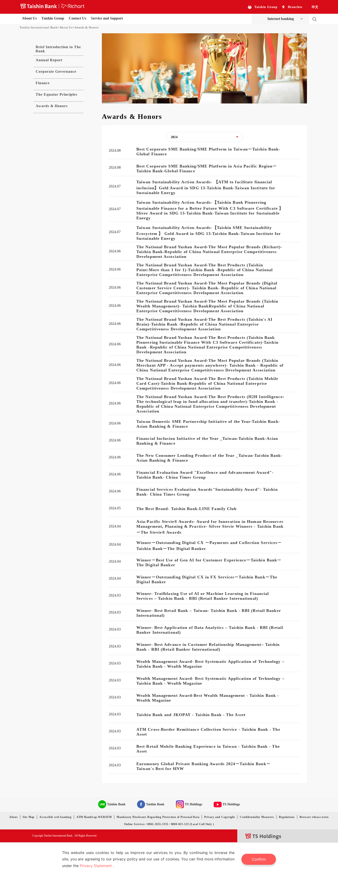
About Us (66, 27)
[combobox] (204, 137)
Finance (43, 83)
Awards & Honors (52, 106)
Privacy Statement (96, 865)
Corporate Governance (56, 71)
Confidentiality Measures (257, 817)
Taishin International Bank (39, 27)
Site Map (28, 817)
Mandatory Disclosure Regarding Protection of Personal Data (158, 817)
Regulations (287, 817)
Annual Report (49, 60)
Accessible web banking (55, 817)
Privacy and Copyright (219, 817)
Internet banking (280, 19)
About (13, 817)
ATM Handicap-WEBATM (94, 817)
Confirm (259, 859)
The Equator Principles (56, 94)
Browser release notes (314, 817)
